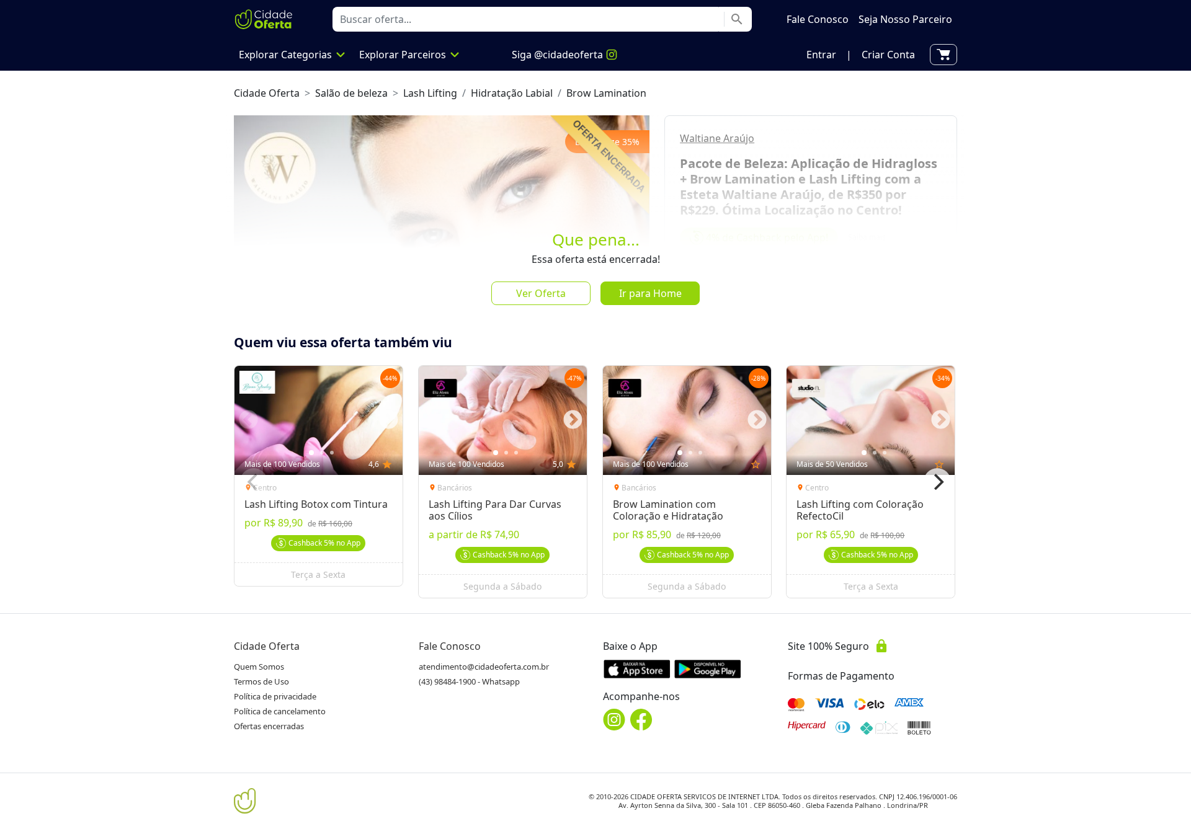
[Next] (937, 481)
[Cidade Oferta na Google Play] (708, 668)
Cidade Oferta (267, 93)
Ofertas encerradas (269, 726)
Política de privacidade (275, 696)
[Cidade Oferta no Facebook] (641, 719)
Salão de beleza (351, 93)
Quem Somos (259, 666)
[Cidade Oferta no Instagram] (614, 719)
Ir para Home (650, 293)
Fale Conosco (450, 646)
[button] (821, 54)
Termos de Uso (261, 681)
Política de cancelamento (280, 711)
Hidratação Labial (512, 93)
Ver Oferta (541, 293)
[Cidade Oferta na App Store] (637, 668)
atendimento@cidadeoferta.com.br (484, 666)
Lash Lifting (430, 93)
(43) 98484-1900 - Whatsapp (469, 681)
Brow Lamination (606, 93)
